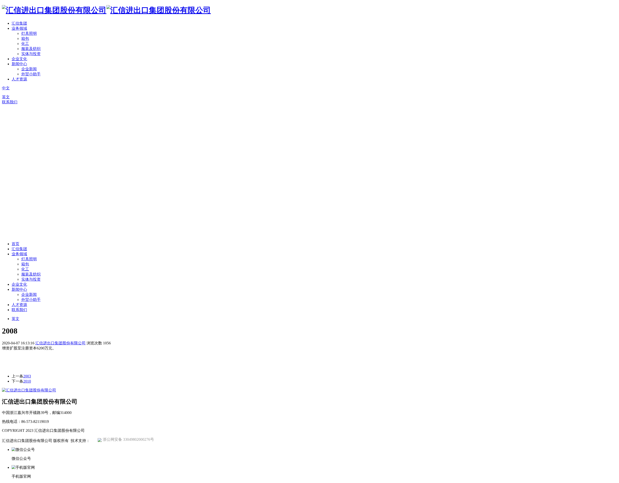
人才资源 (19, 79)
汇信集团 (19, 23)
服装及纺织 (31, 49)
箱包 (25, 38)
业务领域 (19, 28)
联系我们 (9, 102)
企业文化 (19, 59)
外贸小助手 (31, 74)
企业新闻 (29, 69)
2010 (27, 381)
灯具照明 (29, 33)
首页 (15, 244)
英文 (6, 97)
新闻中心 (19, 64)
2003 (27, 376)
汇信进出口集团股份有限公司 (60, 343)
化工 (25, 44)
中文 (6, 88)
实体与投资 (31, 54)
